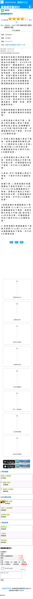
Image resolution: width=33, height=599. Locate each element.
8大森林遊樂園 (17, 431)
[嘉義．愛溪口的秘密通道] (17, 444)
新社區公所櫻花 (17, 342)
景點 (1, 25)
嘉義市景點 (23, 25)
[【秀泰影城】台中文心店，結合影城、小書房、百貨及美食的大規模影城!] (17, 288)
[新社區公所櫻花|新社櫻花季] (17, 332)
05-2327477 (9, 41)
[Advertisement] (16, 260)
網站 (11, 242)
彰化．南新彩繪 (17, 409)
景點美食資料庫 (6, 588)
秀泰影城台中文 (17, 297)
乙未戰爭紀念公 (17, 364)
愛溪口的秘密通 (17, 454)
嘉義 (11, 27)
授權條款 (21, 590)
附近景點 (4, 472)
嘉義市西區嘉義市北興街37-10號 (15, 45)
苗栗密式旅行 (17, 319)
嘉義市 (14, 25)
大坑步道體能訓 (17, 387)
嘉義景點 (7, 27)
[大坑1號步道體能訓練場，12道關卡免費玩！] (17, 377)
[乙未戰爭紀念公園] (17, 355)
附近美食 (4, 523)
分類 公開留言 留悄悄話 (10, 564)
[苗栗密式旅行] (17, 310)
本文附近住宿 (6, 497)
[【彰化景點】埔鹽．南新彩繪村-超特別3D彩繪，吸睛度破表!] (17, 400)
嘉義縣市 (7, 25)
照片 (16, 242)
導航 (21, 242)
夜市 (18, 25)
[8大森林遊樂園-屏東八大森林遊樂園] (17, 422)
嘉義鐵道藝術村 (6, 14)
